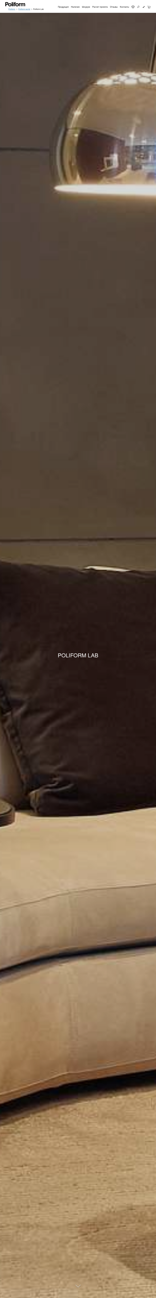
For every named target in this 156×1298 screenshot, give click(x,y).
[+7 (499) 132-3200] (143, 7)
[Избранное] (133, 7)
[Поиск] (138, 7)
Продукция (63, 6)
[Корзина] (149, 7)
